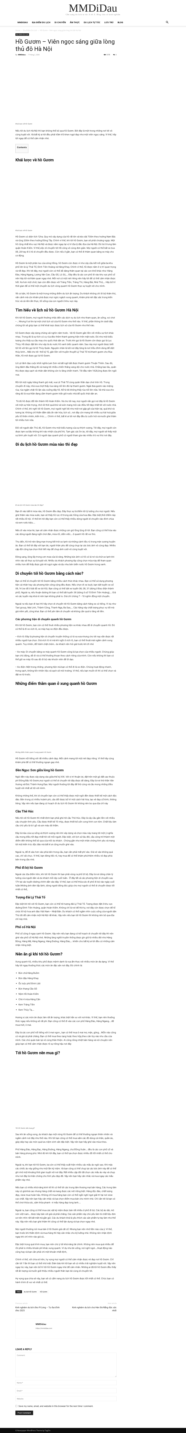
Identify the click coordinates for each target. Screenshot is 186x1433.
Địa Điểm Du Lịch (41, 22)
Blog (120, 22)
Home (17, 30)
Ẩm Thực (75, 22)
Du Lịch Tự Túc (92, 22)
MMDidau (22, 22)
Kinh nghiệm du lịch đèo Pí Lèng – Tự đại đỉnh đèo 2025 (37, 1309)
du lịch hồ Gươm (30, 1292)
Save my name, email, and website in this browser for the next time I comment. (55, 1406)
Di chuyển (60, 22)
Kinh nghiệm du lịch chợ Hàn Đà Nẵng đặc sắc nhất (94, 1309)
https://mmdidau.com (44, 1328)
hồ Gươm (43, 1292)
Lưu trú (108, 22)
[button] (167, 22)
